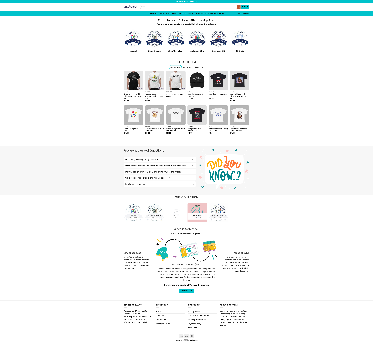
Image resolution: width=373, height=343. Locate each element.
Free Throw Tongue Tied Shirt (218, 95)
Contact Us (161, 319)
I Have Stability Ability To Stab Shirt (154, 130)
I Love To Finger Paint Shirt (132, 130)
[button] (245, 7)
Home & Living (201, 13)
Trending (153, 13)
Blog (221, 13)
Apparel (213, 13)
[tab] (175, 67)
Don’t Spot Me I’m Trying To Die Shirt (218, 130)
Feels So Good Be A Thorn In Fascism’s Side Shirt (154, 96)
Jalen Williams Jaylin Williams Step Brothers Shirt (238, 96)
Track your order (163, 324)
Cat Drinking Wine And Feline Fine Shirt (238, 130)
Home (158, 311)
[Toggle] (193, 160)
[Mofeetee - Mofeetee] (130, 6)
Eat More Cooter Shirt (174, 94)
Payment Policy (194, 324)
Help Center (243, 13)
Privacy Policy (194, 311)
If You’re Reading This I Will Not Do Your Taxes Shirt (132, 96)
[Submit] (239, 7)
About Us (160, 315)
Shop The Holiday (167, 13)
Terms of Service (195, 328)
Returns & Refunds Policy (198, 315)
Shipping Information (197, 319)
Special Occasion (185, 13)
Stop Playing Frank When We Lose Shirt (175, 130)
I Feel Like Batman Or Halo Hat (195, 95)
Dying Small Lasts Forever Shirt (194, 130)
